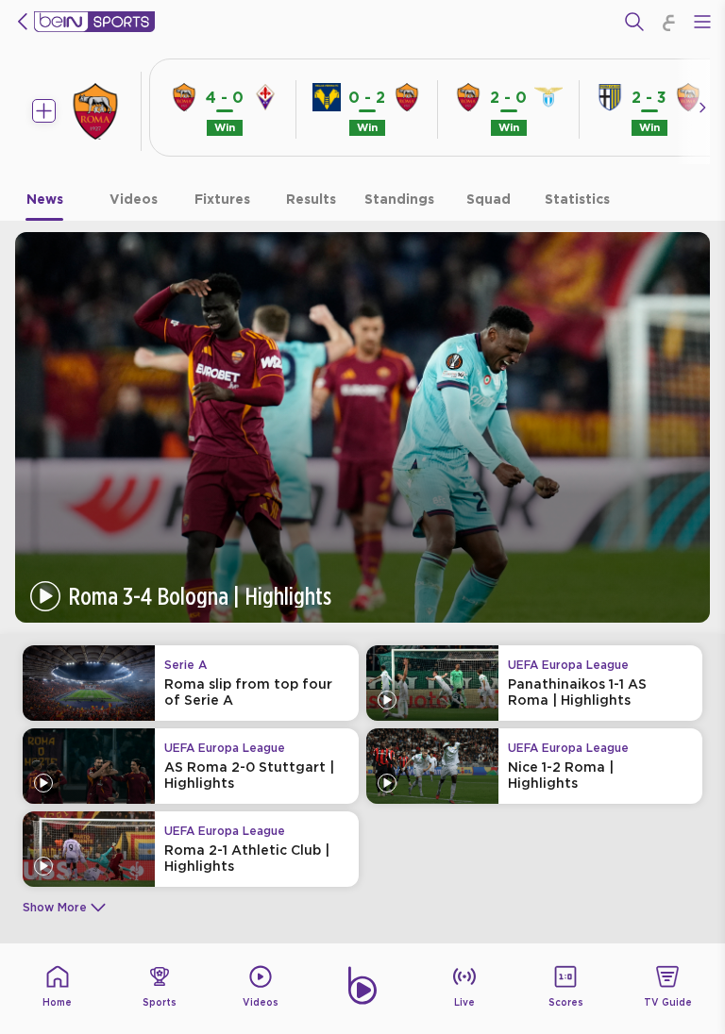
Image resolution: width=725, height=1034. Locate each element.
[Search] (634, 21)
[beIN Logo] (94, 22)
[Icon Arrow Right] (702, 107)
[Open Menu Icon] (702, 21)
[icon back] (22, 21)
